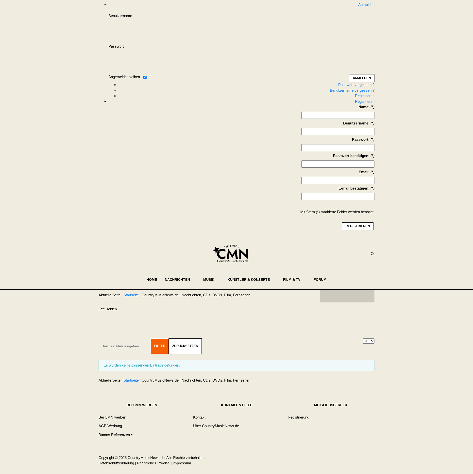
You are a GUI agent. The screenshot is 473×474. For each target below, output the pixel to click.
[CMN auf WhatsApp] (347, 296)
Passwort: (361, 139)
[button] (180, 279)
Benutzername (120, 16)
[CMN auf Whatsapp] (350, 381)
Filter (159, 346)
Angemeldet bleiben (124, 77)
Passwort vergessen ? (356, 85)
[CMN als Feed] (367, 296)
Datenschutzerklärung (116, 463)
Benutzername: (356, 123)
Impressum (182, 463)
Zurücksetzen (185, 346)
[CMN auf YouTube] (357, 296)
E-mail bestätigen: (354, 188)
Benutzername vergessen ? (352, 90)
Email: (364, 172)
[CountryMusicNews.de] (232, 254)
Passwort (116, 46)
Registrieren (364, 96)
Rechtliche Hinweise (153, 463)
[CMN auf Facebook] (328, 296)
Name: (364, 107)
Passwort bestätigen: (351, 156)
